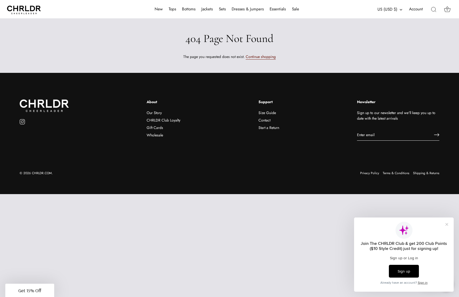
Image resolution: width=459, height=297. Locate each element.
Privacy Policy (369, 173)
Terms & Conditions (396, 173)
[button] (29, 290)
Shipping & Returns (426, 173)
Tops (172, 9)
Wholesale (155, 135)
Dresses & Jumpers (248, 9)
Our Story (154, 112)
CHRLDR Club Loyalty (163, 120)
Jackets (207, 9)
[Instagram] (22, 121)
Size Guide (267, 112)
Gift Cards (155, 127)
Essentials (278, 9)
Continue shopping (261, 56)
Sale (295, 9)
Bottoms (189, 9)
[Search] (434, 9)
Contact (264, 120)
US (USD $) (387, 9)
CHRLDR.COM (42, 173)
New (159, 9)
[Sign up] (436, 134)
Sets (222, 9)
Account (416, 9)
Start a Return (268, 127)
